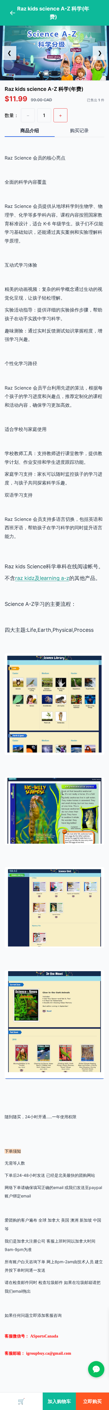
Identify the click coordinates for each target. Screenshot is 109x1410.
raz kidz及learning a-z (42, 578)
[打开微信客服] (96, 1369)
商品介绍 (29, 130)
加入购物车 (59, 1401)
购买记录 (79, 130)
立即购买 (92, 1401)
